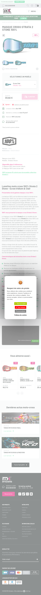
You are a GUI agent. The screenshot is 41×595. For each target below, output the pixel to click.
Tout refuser (21, 307)
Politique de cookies (20, 315)
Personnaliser (20, 311)
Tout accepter (21, 303)
